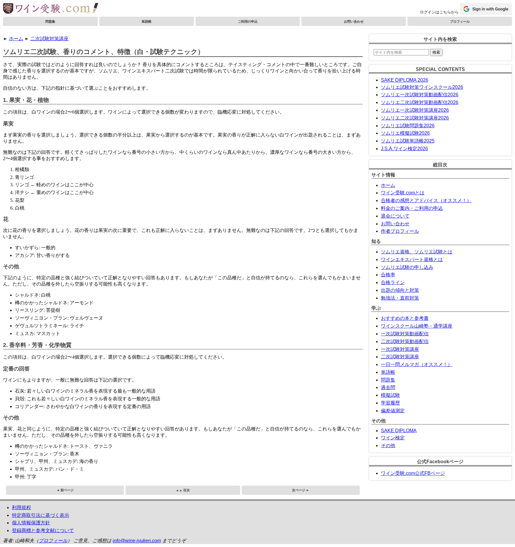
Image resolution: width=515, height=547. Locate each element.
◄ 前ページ (65, 490)
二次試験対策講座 (49, 38)
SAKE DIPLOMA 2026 (404, 80)
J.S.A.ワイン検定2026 (404, 148)
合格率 (388, 274)
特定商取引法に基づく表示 (40, 515)
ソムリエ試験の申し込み (407, 267)
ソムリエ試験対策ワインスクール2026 (422, 87)
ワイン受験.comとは (402, 192)
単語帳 (146, 21)
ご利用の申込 (248, 21)
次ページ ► (300, 490)
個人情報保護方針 (31, 522)
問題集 (50, 21)
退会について (395, 216)
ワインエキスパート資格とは (412, 259)
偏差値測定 (393, 410)
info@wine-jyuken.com (137, 540)
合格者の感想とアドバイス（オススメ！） (426, 200)
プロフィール (460, 21)
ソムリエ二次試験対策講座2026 (415, 117)
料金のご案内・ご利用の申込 (412, 208)
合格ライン (393, 282)
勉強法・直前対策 (400, 297)
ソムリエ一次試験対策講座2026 (415, 110)
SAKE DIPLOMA (399, 430)
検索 (436, 52)
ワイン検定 (393, 437)
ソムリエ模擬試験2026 (405, 133)
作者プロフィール (400, 231)
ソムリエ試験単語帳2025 (408, 140)
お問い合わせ (354, 21)
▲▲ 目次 (183, 490)
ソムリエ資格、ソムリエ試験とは (416, 251)
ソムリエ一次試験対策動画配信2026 (419, 94)
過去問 (388, 387)
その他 (388, 445)
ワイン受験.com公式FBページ (413, 473)
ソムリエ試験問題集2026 (408, 125)
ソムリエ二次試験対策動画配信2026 (419, 102)
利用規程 (21, 507)
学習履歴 (390, 402)
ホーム (16, 38)
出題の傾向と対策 (400, 290)
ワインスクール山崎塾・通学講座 (416, 325)
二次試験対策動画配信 (405, 341)
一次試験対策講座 (400, 349)
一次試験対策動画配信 (405, 333)
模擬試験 (390, 395)
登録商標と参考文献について (43, 530)
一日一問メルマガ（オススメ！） (416, 364)
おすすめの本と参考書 (405, 318)
